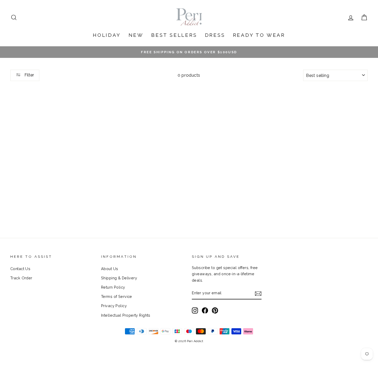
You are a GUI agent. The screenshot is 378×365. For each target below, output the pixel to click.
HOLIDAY (107, 35)
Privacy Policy (114, 306)
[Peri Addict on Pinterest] (215, 310)
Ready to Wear (259, 35)
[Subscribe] (258, 293)
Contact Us (20, 268)
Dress (215, 35)
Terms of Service (116, 296)
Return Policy (113, 287)
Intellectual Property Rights (125, 315)
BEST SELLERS (174, 35)
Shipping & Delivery (119, 278)
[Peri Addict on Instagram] (195, 310)
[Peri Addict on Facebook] (205, 310)
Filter (28, 75)
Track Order (21, 278)
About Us (109, 268)
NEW (136, 35)
